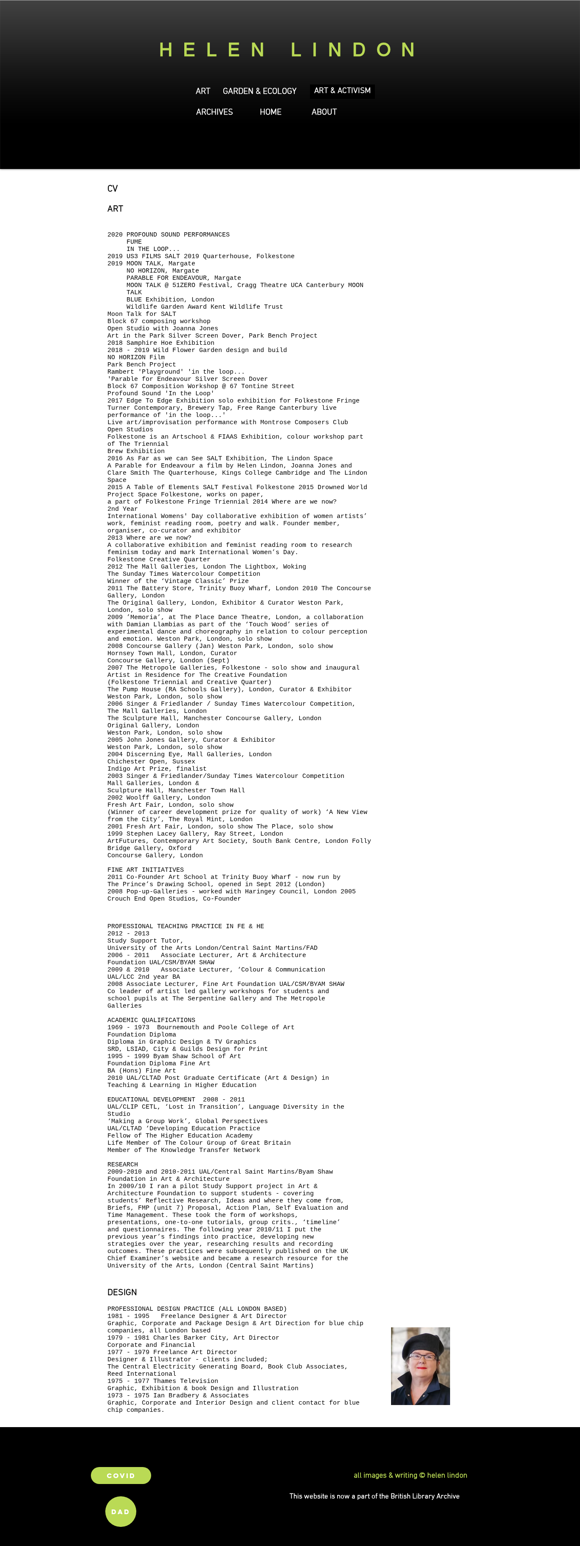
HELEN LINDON (292, 49)
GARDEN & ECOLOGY (259, 92)
